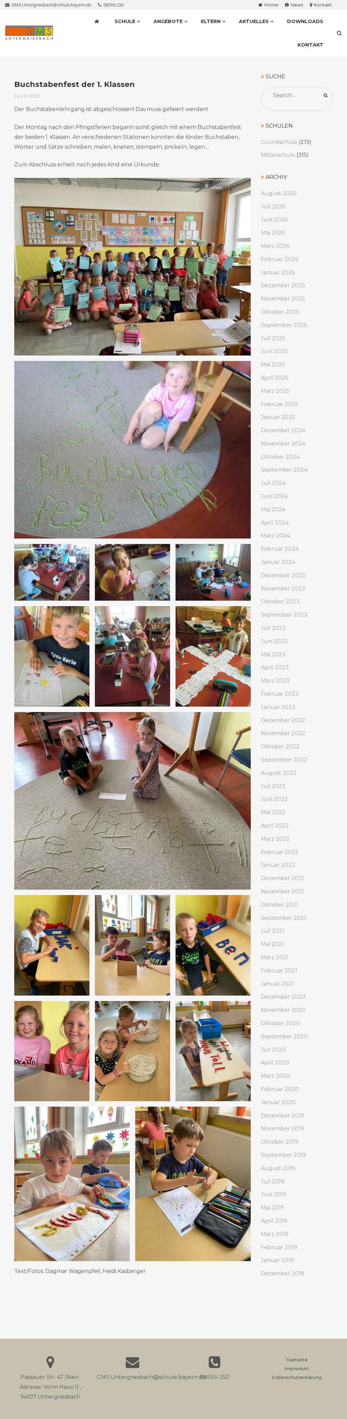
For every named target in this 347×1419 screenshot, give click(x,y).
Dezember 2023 (283, 575)
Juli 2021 (272, 931)
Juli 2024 (273, 483)
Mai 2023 (273, 654)
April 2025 (274, 378)
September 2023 (284, 615)
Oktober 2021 (279, 905)
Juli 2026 (273, 206)
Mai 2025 (273, 364)
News (296, 4)
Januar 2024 (278, 562)
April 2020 (275, 1062)
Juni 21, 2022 (27, 95)
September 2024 (284, 470)
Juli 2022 (273, 786)
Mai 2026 (273, 233)
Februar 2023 (280, 694)
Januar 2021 (277, 984)
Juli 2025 (273, 338)
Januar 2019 (277, 1260)
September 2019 (283, 1155)
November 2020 (283, 1010)
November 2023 (283, 588)
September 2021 (283, 918)
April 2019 (274, 1221)
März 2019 (274, 1234)
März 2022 (275, 839)
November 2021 (282, 891)
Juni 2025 (274, 351)
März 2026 (275, 246)
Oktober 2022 (280, 746)
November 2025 (283, 298)
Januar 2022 (278, 865)
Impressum (297, 1368)
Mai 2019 (272, 1207)
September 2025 (284, 325)
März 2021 (274, 957)
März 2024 (275, 535)
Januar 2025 (278, 417)
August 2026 (278, 193)
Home (270, 4)
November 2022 (283, 733)
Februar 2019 (279, 1247)
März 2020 (275, 1076)
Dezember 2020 (283, 997)
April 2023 (275, 667)
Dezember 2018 (282, 1273)
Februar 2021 (279, 970)
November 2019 (282, 1128)
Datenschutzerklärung (297, 1377)
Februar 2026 (279, 259)
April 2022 (275, 825)
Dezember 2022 (283, 720)
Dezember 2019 (282, 1115)
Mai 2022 (273, 812)
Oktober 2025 (280, 312)
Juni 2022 (274, 799)
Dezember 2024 (283, 430)
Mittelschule (278, 155)
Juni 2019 (273, 1194)
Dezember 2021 (282, 878)
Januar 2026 (278, 272)
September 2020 (284, 1036)
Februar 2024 (280, 549)
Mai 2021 (272, 944)
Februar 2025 (279, 404)
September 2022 (284, 760)
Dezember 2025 (283, 285)
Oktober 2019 (279, 1142)
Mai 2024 (273, 509)
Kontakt (322, 4)
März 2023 (275, 680)
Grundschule (279, 142)
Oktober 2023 (280, 601)
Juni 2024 (274, 496)
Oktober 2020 (280, 1023)
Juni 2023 (274, 641)
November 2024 (283, 443)
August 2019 (278, 1168)
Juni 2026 (274, 219)
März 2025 (275, 391)
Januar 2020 (278, 1102)
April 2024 (275, 523)
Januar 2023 (278, 707)
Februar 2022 (280, 852)
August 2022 (279, 773)
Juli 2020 (273, 1050)
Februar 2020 (280, 1089)
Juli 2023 (273, 628)
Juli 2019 (272, 1181)
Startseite (297, 1359)
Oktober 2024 (280, 457)
